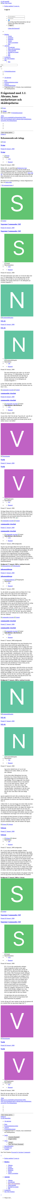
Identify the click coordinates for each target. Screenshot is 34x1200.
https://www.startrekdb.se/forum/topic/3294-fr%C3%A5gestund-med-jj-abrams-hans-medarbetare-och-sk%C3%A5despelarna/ (16, 119)
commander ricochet (8, 400)
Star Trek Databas (9, 58)
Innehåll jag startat (13, 52)
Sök (9, 54)
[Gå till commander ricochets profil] (7, 390)
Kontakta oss (8, 1147)
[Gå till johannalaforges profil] (6, 566)
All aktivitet (11, 47)
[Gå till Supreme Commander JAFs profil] (17, 219)
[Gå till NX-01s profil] (17, 316)
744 (9, 363)
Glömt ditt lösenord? (14, 28)
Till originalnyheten (7, 185)
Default (10, 1142)
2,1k (9, 407)
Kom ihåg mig (12, 22)
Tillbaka (10, 1165)
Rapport (10, 162)
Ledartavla (7, 57)
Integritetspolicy (9, 1146)
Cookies (6, 1149)
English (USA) (12, 1139)
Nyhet (5, 111)
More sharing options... (7, 132)
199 (9, 841)
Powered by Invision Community (20, 1152)
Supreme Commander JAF (11, 231)
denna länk (8, 182)
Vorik (3, 467)
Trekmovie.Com (22, 168)
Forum (10, 36)
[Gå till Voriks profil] (17, 454)
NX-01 (3, 328)
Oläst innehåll (12, 50)
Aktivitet (6, 45)
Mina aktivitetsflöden (14, 49)
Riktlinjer (10, 39)
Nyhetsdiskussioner (16, 113)
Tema (6, 1140)
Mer (9, 44)
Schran (3, 835)
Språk (6, 1135)
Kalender (10, 37)
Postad (7, 149)
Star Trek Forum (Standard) (16, 1144)
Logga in (11, 25)
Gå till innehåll (5, 1)
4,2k (9, 159)
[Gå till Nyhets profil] (3, 108)
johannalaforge (6, 576)
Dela (2, 116)
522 (9, 502)
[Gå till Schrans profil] (4, 824)
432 (9, 583)
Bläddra (6, 34)
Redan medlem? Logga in (12, 6)
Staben (10, 41)
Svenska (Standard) (14, 1137)
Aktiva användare (13, 42)
